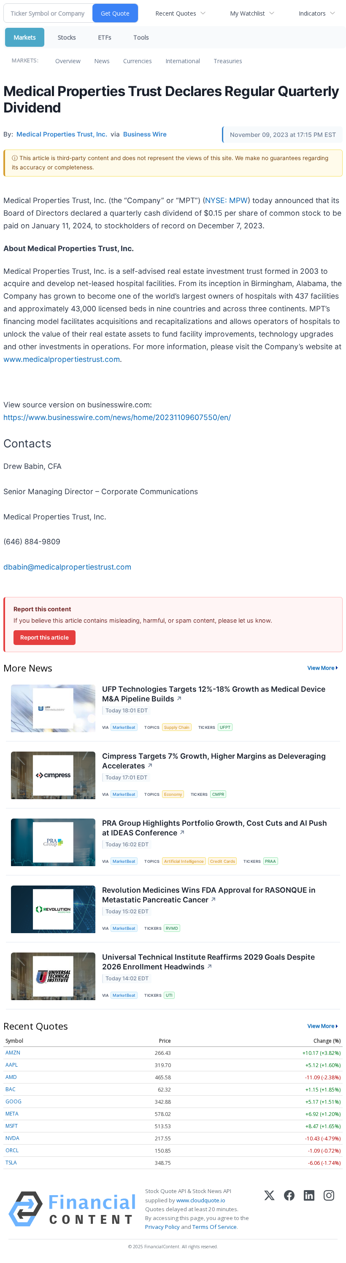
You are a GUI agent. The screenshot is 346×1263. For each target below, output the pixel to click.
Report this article (44, 637)
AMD (11, 1077)
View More (321, 668)
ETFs (104, 37)
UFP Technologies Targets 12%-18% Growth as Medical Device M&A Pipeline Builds (213, 694)
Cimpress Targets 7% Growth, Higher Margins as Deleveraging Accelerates (214, 761)
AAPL (11, 1064)
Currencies (137, 61)
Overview (68, 61)
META (12, 1113)
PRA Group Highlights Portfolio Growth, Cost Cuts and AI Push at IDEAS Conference (214, 828)
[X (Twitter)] (269, 1209)
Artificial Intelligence (184, 861)
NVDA (12, 1138)
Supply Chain (176, 727)
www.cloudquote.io (200, 1200)
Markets (25, 37)
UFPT (225, 727)
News (102, 61)
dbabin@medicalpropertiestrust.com (67, 566)
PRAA (270, 861)
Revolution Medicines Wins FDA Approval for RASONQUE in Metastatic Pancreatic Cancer (209, 895)
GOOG (13, 1101)
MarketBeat (124, 727)
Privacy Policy (162, 1227)
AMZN (12, 1052)
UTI (169, 995)
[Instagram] (329, 1209)
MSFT (11, 1125)
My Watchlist (247, 13)
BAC (10, 1089)
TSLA (11, 1162)
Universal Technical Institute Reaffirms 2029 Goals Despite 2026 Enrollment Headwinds (208, 962)
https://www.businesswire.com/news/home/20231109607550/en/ (117, 417)
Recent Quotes (175, 13)
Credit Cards (222, 861)
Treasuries (228, 61)
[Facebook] (289, 1209)
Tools (141, 37)
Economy (173, 794)
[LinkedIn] (309, 1209)
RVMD (172, 928)
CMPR (218, 794)
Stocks (67, 37)
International (182, 61)
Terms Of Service (214, 1227)
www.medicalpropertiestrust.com (61, 359)
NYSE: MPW (226, 200)
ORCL (12, 1150)
